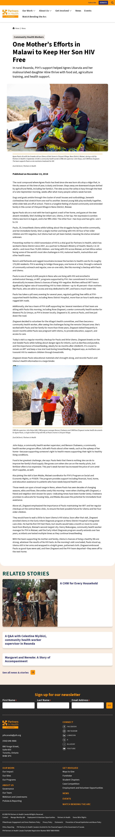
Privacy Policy (47, 822)
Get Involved (70, 767)
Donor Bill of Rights (79, 817)
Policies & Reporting (12, 800)
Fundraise (67, 775)
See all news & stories (15, 673)
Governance (8, 788)
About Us (8, 785)
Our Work (8, 767)
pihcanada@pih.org (11, 735)
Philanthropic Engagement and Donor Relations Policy (21, 822)
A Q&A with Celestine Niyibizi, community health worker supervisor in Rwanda (25, 640)
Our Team (7, 792)
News (24, 28)
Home (17, 28)
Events (67, 798)
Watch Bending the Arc (77, 804)
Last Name (44, 700)
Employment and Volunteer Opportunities (83, 787)
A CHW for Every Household (79, 583)
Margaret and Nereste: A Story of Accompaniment (27, 659)
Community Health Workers (29, 37)
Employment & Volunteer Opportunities (41, 817)
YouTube (71, 748)
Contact (5, 817)
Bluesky (71, 744)
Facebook (72, 726)
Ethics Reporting (8, 827)
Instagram (72, 731)
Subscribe (92, 2)
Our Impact (7, 771)
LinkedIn (71, 735)
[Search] (112, 3)
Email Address (81, 700)
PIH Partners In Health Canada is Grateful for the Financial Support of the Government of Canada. (50, 827)
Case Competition (71, 783)
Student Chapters (71, 779)
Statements (59, 822)
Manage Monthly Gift (18, 817)
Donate (103, 2)
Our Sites (6, 775)
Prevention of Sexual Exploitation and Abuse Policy (83, 822)
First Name (9, 700)
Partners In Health (64, 817)
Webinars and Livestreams (14, 796)
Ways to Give (68, 771)
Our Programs (9, 779)
